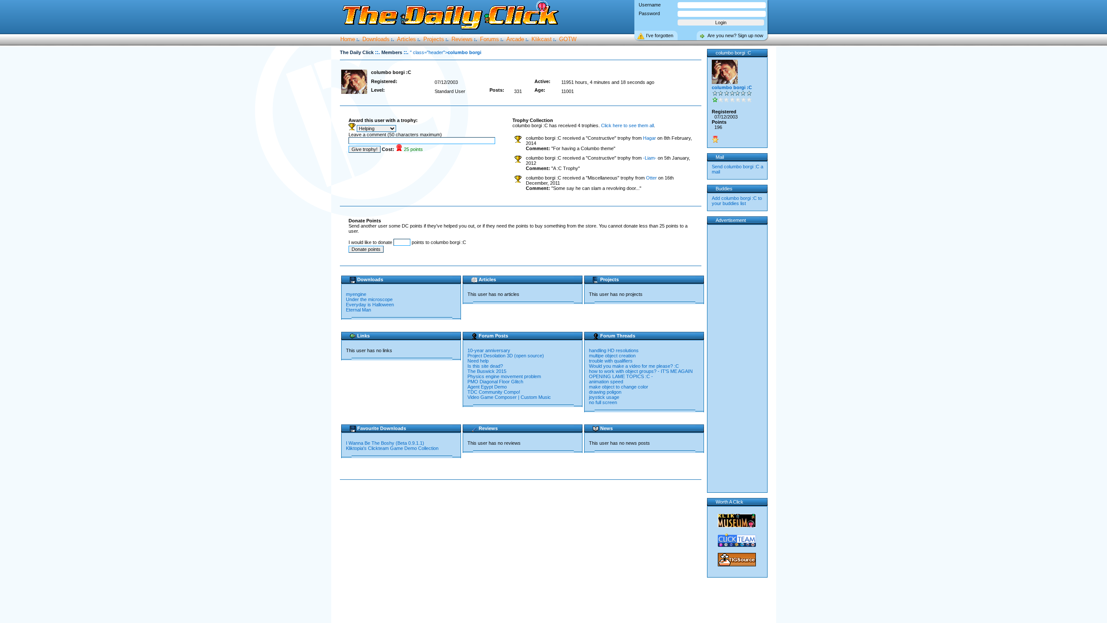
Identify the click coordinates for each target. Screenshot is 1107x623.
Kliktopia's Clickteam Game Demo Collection (393, 448)
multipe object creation (612, 355)
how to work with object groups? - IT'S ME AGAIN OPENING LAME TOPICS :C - (641, 374)
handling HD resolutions (614, 350)
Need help (478, 360)
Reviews (462, 39)
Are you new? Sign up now (735, 35)
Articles (406, 39)
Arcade (515, 39)
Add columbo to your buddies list (737, 201)
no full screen (603, 402)
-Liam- (649, 158)
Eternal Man (358, 309)
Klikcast (541, 39)
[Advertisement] (522, 507)
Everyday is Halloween (370, 304)
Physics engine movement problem (504, 376)
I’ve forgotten (659, 35)
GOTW (567, 39)
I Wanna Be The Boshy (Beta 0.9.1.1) (386, 443)
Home (347, 39)
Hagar (649, 138)
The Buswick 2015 (486, 371)
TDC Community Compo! (493, 392)
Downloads (376, 39)
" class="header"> (445, 52)
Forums (489, 39)
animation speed (606, 381)
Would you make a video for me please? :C (634, 366)
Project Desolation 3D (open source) (505, 355)
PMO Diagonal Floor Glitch (495, 381)
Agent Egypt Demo (487, 386)
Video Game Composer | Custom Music (509, 397)
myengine (356, 294)
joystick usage (604, 397)
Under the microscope (369, 299)
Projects (433, 39)
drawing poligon (605, 392)
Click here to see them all (627, 125)
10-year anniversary (488, 350)
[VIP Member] (715, 139)
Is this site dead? (485, 366)
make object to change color (618, 386)
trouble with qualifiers (611, 360)
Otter (651, 177)
